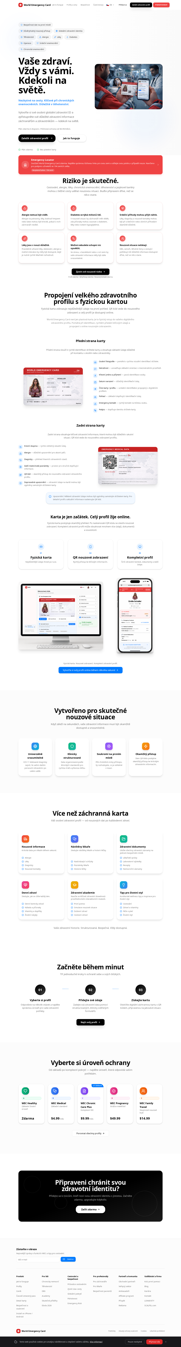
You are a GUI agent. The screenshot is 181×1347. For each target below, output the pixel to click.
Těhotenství (47, 1286)
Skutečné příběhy (49, 1300)
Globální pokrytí (75, 1293)
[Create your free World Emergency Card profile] (158, 164)
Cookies (144, 1331)
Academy (46, 1296)
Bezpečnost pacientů (102, 1291)
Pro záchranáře (100, 1281)
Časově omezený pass (26, 1296)
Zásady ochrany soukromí (128, 1331)
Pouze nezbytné (135, 1341)
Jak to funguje (57, 5)
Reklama (122, 1305)
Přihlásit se (123, 5)
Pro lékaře (97, 1286)
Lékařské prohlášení (157, 1331)
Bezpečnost (85, 5)
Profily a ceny (72, 5)
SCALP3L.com (150, 1305)
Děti (43, 1291)
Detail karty (21, 1300)
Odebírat (70, 1259)
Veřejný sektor (125, 1286)
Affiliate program (126, 1296)
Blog (146, 1286)
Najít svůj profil (89, 1022)
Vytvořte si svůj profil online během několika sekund (89, 670)
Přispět (122, 1300)
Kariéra (147, 1291)
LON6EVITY (149, 1300)
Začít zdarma (89, 1209)
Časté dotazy (98, 5)
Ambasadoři (124, 1291)
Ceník (18, 1291)
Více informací (96, 1341)
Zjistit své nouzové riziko (89, 271)
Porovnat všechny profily (88, 1133)
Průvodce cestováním (77, 1284)
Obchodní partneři (127, 1281)
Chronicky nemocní (50, 1281)
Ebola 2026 (47, 1305)
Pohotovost (161, 5)
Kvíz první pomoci (152, 1281)
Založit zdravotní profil (141, 5)
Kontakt (147, 1296)
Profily (19, 1286)
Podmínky (112, 1331)
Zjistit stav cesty (75, 1289)
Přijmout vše (154, 1341)
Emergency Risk (75, 1303)
